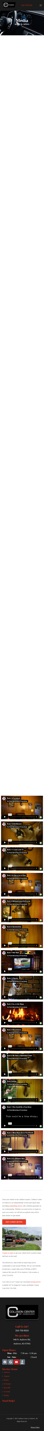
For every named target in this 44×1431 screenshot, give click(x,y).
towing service (36, 1282)
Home (17, 24)
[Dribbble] (22, 1362)
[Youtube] (16, 1362)
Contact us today (8, 1253)
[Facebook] (5, 1362)
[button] (14, 1222)
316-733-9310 (22, 1330)
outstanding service (15, 1206)
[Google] (10, 1362)
